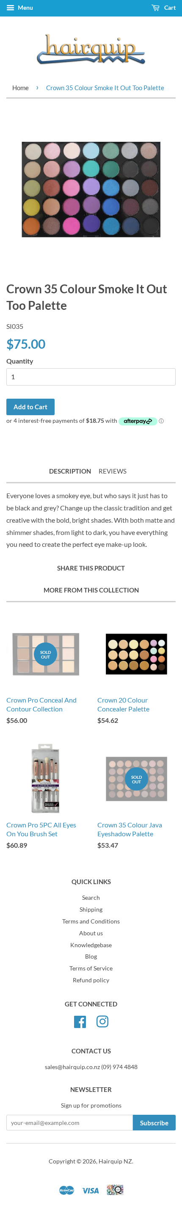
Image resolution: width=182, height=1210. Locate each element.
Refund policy (91, 980)
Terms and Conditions (91, 921)
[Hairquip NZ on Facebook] (80, 1020)
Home (20, 87)
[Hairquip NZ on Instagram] (102, 1020)
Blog (91, 956)
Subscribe (154, 1123)
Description (70, 471)
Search (91, 897)
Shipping (91, 909)
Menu (25, 7)
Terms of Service (91, 968)
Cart (169, 7)
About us (91, 933)
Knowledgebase (91, 945)
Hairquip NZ (115, 1161)
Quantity (19, 361)
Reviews (113, 471)
